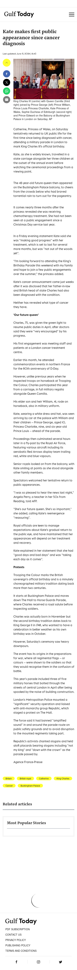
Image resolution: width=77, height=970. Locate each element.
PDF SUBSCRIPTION (17, 929)
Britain (9, 778)
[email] (6, 99)
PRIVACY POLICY (15, 940)
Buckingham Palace (30, 786)
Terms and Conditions (21, 950)
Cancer (9, 786)
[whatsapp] (6, 91)
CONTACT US (13, 934)
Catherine (44, 778)
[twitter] (6, 82)
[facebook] (6, 73)
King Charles (63, 778)
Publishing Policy (17, 945)
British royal (25, 778)
